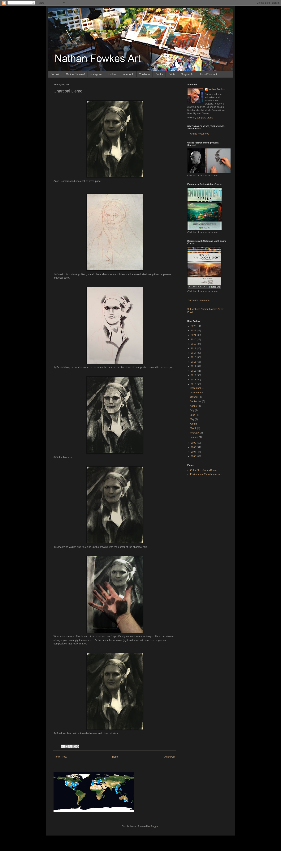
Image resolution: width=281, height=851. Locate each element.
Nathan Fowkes (217, 89)
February (195, 432)
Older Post (169, 756)
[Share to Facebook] (74, 746)
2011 (194, 379)
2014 (194, 366)
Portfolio (55, 74)
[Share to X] (70, 746)
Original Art (187, 74)
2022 (194, 330)
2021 (194, 335)
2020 (194, 339)
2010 (194, 384)
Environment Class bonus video (206, 474)
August (194, 406)
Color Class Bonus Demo (203, 470)
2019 (194, 344)
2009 (194, 443)
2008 (194, 447)
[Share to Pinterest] (77, 746)
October (194, 397)
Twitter (112, 74)
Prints (171, 74)
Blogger (154, 826)
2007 (194, 452)
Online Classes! (75, 74)
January (194, 437)
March (193, 428)
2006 (194, 456)
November (195, 392)
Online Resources (199, 133)
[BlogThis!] (66, 746)
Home (115, 756)
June (193, 415)
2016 (194, 357)
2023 (194, 326)
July (192, 410)
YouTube (144, 74)
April (192, 423)
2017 (194, 353)
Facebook (128, 74)
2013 (194, 371)
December (195, 388)
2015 (194, 362)
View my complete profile (200, 117)
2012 (194, 375)
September (196, 401)
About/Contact (208, 74)
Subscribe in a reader (199, 300)
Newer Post (60, 756)
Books (159, 74)
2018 (194, 348)
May (192, 419)
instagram (96, 74)
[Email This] (63, 746)
